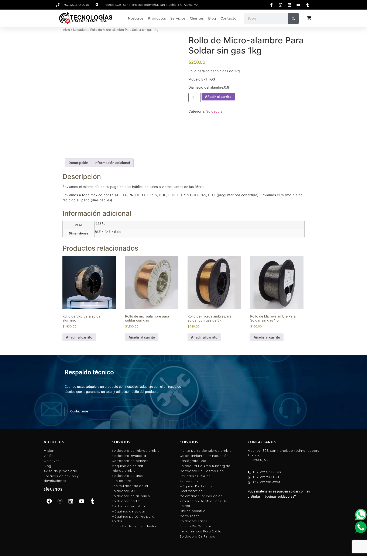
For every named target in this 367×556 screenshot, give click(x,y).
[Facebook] (49, 501)
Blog (212, 18)
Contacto (228, 18)
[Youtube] (81, 501)
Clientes (197, 18)
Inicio (66, 30)
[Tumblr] (92, 501)
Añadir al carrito (218, 97)
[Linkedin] (70, 501)
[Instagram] (60, 501)
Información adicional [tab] (112, 163)
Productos (157, 18)
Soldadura (80, 30)
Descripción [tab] (78, 163)
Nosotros (135, 18)
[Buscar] (293, 18)
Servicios (177, 18)
